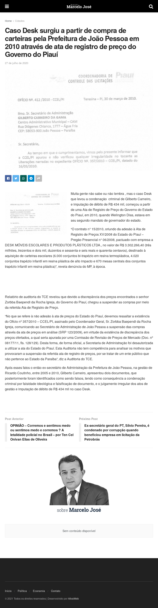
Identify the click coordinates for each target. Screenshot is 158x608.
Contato (55, 591)
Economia (39, 591)
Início (8, 591)
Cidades (19, 20)
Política (22, 591)
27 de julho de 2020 (16, 63)
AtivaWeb (73, 598)
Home (8, 20)
